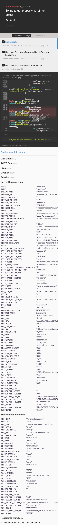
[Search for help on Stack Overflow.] (14, 20)
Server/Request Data (12, 182)
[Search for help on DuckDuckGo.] (10, 20)
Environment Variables (13, 414)
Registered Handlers (12, 517)
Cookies (5, 172)
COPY (9, 26)
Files (3, 168)
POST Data (6, 163)
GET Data (6, 158)
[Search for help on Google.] (7, 20)
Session (5, 177)
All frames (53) (39, 35)
